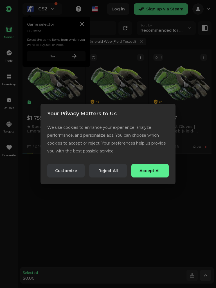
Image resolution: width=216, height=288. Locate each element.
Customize (66, 170)
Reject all (108, 170)
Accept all (150, 170)
